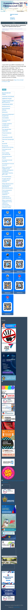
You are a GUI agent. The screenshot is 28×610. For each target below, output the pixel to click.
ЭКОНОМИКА (5, 118)
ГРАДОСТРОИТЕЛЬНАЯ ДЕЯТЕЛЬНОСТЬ (7, 101)
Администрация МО (14, 15)
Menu (14, 23)
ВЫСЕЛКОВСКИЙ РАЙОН (6, 93)
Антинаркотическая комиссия (7, 160)
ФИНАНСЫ (4, 112)
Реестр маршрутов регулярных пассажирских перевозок (7, 192)
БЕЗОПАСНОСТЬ (6, 106)
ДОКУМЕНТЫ (5, 127)
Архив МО (4, 143)
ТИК (3, 141)
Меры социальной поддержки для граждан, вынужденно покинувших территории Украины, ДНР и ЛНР (7, 170)
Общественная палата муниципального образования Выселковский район (7, 186)
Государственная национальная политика (6, 180)
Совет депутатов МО (7, 137)
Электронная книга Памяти (7, 157)
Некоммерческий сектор (6, 150)
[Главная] (14, 9)
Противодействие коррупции (6, 130)
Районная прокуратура (8, 139)
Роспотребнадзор (6, 176)
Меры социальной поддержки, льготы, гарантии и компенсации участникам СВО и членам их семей (7, 203)
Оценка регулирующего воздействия (8, 115)
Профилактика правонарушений (6, 197)
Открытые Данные (6, 133)
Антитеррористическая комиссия (8, 164)
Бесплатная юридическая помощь (7, 146)
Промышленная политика (6, 120)
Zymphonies (17, 607)
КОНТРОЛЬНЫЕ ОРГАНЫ (6, 109)
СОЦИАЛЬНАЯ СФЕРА (7, 104)
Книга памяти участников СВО (6, 153)
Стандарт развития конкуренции (7, 124)
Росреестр (4, 135)
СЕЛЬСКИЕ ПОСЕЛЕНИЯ (8, 96)
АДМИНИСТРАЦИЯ (6, 98)
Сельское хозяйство (12, 18)
